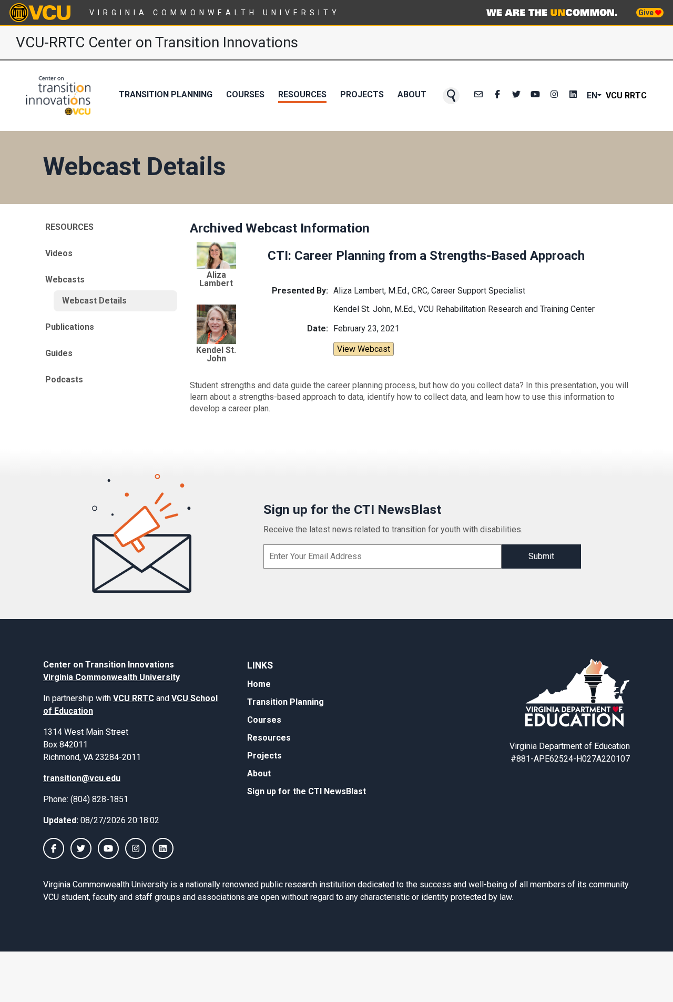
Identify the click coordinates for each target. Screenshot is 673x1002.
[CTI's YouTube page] (108, 848)
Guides (59, 353)
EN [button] (592, 95)
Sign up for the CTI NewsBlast (306, 791)
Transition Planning (165, 94)
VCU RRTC (626, 95)
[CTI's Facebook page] (497, 95)
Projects (362, 94)
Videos (59, 253)
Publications (69, 327)
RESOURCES (69, 227)
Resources (302, 94)
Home (259, 684)
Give (646, 12)
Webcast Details (94, 301)
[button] (451, 95)
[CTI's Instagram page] (554, 95)
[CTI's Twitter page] (516, 95)
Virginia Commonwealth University (214, 12)
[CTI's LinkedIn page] (573, 95)
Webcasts (65, 280)
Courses (245, 94)
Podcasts (64, 379)
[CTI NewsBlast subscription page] (478, 95)
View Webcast (363, 349)
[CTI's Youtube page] (535, 95)
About (411, 94)
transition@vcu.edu (81, 778)
